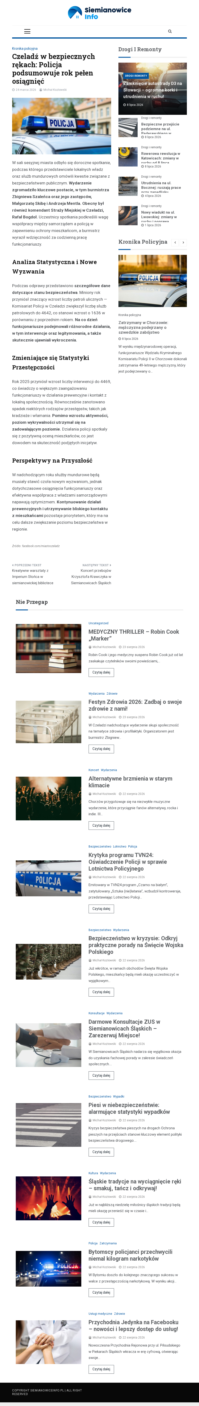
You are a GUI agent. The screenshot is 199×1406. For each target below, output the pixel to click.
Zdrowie (112, 693)
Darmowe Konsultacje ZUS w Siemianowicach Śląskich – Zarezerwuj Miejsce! (124, 1029)
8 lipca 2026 (153, 137)
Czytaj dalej (101, 672)
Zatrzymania (108, 1243)
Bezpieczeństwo (100, 846)
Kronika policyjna (25, 48)
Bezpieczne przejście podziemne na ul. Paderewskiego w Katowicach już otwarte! (161, 131)
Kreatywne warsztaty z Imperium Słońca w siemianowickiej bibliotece (32, 576)
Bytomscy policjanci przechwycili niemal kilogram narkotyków (131, 1255)
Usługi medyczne (100, 1313)
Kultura (93, 1173)
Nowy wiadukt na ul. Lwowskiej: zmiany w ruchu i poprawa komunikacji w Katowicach (159, 221)
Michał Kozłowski (55, 90)
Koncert (94, 770)
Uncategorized (98, 623)
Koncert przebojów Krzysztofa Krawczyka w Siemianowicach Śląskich (91, 576)
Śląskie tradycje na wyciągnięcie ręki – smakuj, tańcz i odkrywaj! (135, 1185)
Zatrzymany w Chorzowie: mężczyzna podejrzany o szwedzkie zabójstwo (143, 327)
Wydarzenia (97, 693)
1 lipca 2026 (153, 225)
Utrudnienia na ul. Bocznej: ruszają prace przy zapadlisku (161, 187)
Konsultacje (97, 1013)
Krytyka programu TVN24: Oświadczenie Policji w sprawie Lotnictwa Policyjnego (128, 862)
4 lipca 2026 (153, 196)
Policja (132, 846)
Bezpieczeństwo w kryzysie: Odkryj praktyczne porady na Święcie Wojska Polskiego (136, 945)
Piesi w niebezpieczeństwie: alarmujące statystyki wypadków (129, 1108)
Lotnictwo (119, 846)
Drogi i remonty (136, 76)
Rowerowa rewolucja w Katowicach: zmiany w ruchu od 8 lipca (160, 158)
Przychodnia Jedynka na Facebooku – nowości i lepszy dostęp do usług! (133, 1325)
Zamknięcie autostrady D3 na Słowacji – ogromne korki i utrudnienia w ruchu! (152, 90)
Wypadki (118, 1096)
